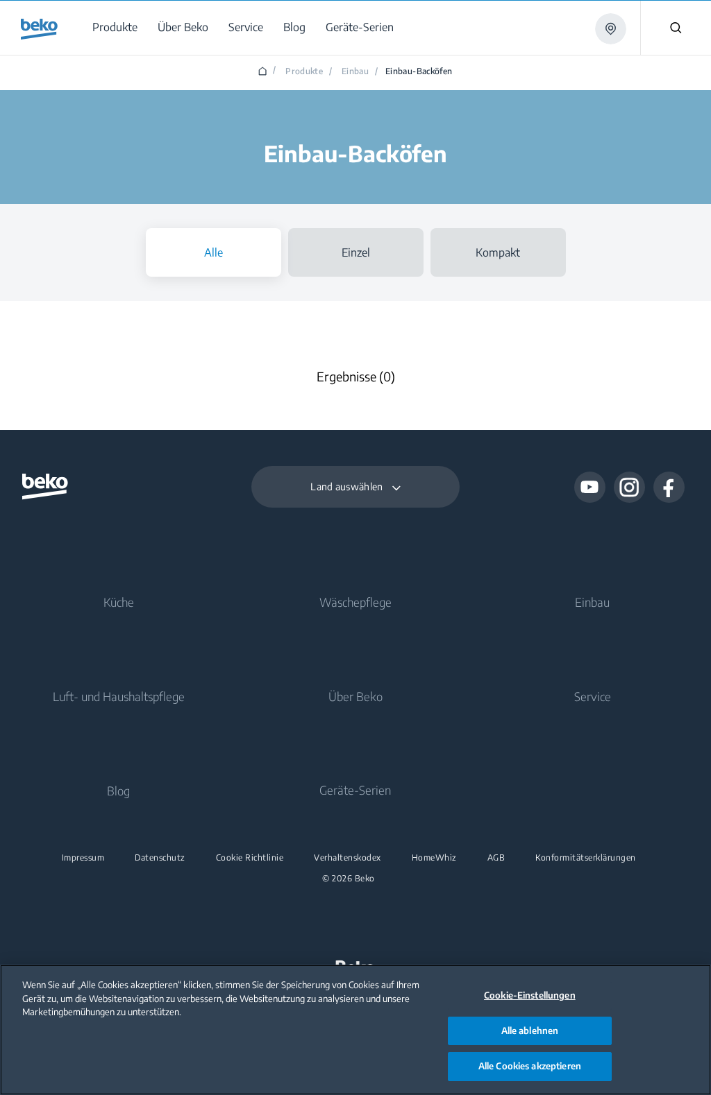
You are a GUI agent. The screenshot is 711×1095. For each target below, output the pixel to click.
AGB (496, 858)
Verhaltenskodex (347, 858)
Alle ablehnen (530, 1030)
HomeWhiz (434, 858)
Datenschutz (160, 858)
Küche (118, 602)
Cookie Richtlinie (250, 858)
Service (592, 696)
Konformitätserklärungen (585, 858)
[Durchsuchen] (675, 28)
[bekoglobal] (39, 29)
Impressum (83, 858)
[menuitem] (117, 27)
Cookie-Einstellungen (530, 995)
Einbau (592, 602)
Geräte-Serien (355, 789)
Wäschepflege (355, 602)
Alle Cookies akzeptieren (529, 1065)
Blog (118, 790)
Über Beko (355, 696)
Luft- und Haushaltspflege (119, 696)
